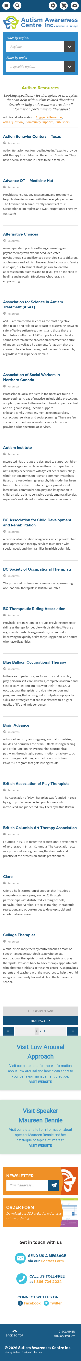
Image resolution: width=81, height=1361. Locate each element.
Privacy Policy (64, 1336)
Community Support (39, 122)
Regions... (17, 47)
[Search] (17, 6)
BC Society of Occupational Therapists (37, 569)
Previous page (40, 1011)
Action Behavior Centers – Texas (32, 136)
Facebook (32, 1303)
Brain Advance (16, 725)
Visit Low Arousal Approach (40, 1051)
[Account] (52, 6)
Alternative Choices (20, 234)
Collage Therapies (19, 935)
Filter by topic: (16, 58)
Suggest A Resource (49, 117)
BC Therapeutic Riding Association (34, 609)
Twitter (56, 1303)
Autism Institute (17, 447)
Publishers (62, 122)
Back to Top (14, 1335)
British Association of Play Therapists (36, 783)
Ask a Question (13, 122)
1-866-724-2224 (48, 1281)
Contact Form (52, 1261)
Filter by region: (17, 38)
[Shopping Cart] (63, 6)
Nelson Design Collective (27, 1352)
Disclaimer (67, 1331)
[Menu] (6, 6)
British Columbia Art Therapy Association (40, 828)
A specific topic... (22, 67)
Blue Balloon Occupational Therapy (34, 662)
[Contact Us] (74, 6)
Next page (40, 1020)
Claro (8, 876)
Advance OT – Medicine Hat (28, 180)
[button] (40, 1063)
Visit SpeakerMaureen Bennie (40, 1115)
